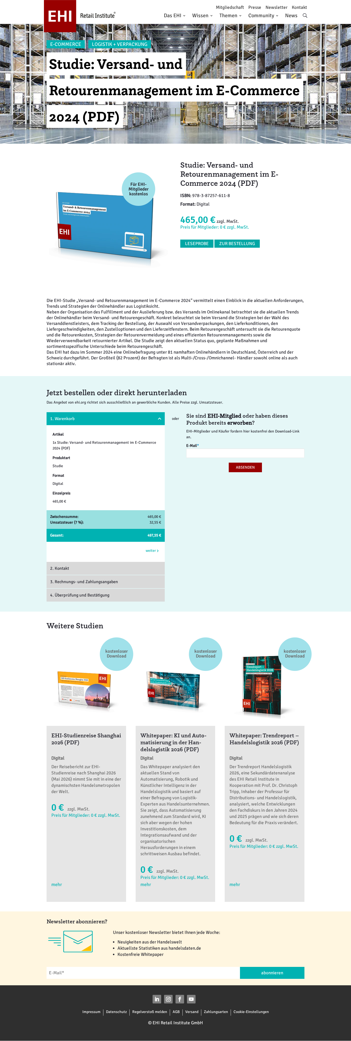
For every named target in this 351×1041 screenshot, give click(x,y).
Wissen (200, 15)
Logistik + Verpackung (119, 44)
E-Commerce (65, 44)
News (291, 15)
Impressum (91, 1011)
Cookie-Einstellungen (251, 1011)
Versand (191, 1011)
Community (261, 15)
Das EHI (172, 15)
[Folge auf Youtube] (191, 999)
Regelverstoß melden (149, 1011)
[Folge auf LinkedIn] (157, 999)
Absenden (245, 467)
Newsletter (276, 7)
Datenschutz (116, 1011)
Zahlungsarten (216, 1011)
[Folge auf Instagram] (168, 999)
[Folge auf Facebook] (180, 999)
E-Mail (192, 445)
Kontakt (299, 7)
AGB (176, 1011)
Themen (228, 15)
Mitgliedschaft (230, 7)
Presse (254, 7)
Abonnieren (272, 973)
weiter (151, 550)
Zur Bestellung (237, 244)
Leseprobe (197, 244)
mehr (56, 885)
